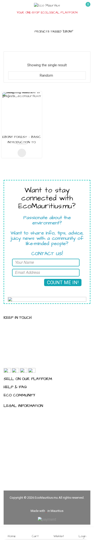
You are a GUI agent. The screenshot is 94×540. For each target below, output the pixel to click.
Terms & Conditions (24, 424)
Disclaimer (17, 432)
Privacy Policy (20, 415)
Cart (35, 536)
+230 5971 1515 (25, 354)
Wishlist (59, 536)
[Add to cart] (22, 153)
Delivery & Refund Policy (28, 440)
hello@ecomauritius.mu (31, 362)
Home (25, 32)
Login (82, 536)
